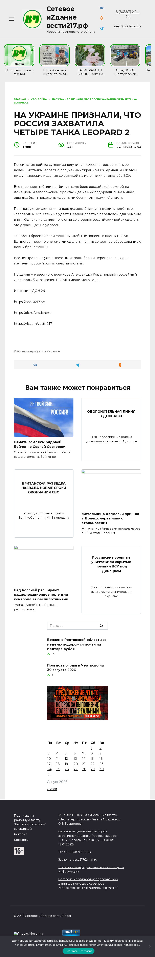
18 (58, 764)
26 (67, 769)
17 (49, 764)
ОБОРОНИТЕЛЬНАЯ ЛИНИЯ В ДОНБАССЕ (111, 414)
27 (76, 769)
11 (57, 759)
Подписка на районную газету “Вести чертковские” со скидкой (30, 822)
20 (76, 764)
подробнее (94, 940)
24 (49, 769)
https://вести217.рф (29, 302)
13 (75, 759)
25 (58, 769)
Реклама (20, 834)
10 (49, 759)
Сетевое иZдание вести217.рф (67, 17)
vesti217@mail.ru (127, 26)
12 (66, 759)
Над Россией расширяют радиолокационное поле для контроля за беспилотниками (41, 594)
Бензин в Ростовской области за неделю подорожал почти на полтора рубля (77, 644)
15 (92, 759)
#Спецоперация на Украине (38, 351)
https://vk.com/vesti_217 (33, 324)
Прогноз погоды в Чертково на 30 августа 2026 (75, 667)
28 (84, 769)
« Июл (52, 789)
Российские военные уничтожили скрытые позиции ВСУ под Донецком (111, 564)
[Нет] (150, 946)
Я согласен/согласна (78, 951)
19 (66, 764)
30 (101, 769)
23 (101, 764)
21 (83, 764)
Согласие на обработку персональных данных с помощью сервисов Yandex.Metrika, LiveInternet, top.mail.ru (88, 883)
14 (83, 759)
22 (93, 764)
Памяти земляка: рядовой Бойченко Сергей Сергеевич (40, 444)
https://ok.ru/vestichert (32, 313)
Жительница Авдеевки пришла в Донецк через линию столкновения (110, 518)
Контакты (21, 840)
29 (93, 769)
